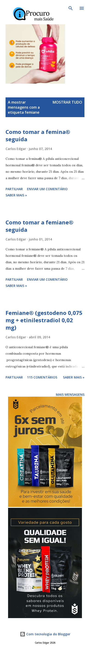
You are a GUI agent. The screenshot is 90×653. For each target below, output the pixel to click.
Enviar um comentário (47, 189)
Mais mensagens (70, 394)
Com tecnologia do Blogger (47, 634)
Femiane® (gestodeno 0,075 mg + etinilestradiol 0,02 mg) (44, 320)
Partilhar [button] (14, 189)
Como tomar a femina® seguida (38, 135)
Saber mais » (16, 195)
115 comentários (42, 377)
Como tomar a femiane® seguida (39, 225)
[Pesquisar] (70, 8)
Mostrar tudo (67, 102)
